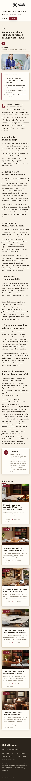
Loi (19, 11)
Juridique (5, 14)
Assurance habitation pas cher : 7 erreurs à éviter (12, 713)
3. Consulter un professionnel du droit (16, 85)
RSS (14, 759)
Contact (13, 18)
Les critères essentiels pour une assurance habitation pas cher (14, 549)
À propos (4, 18)
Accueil (4, 11)
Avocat (23, 11)
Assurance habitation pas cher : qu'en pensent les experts (14, 672)
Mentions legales (6, 759)
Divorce (20, 14)
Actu (9, 11)
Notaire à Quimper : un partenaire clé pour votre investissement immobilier (13, 507)
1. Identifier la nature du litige (13, 78)
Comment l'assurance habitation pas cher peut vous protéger (15, 590)
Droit (14, 11)
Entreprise (13, 14)
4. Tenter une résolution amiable (14, 88)
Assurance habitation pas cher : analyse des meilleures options (14, 631)
